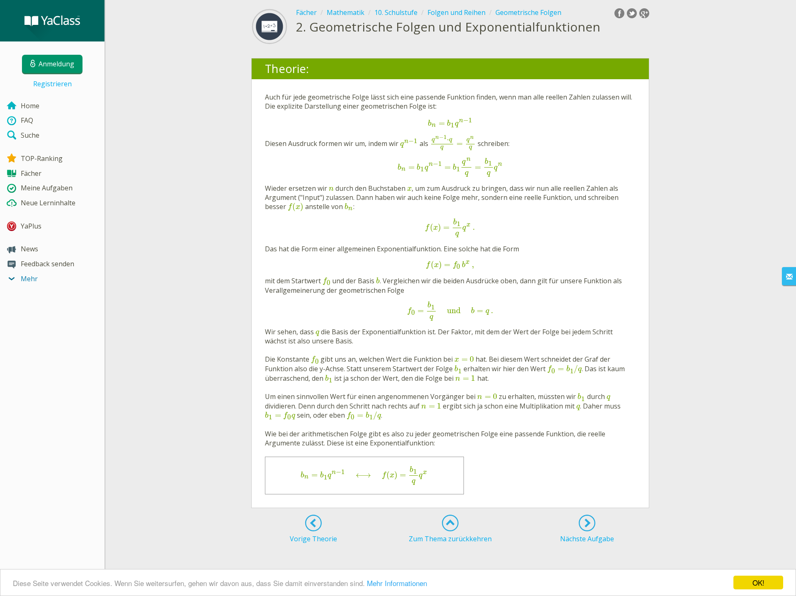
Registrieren (52, 84)
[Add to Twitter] (632, 13)
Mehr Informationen (397, 583)
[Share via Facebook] (619, 13)
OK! (758, 582)
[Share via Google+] (644, 13)
